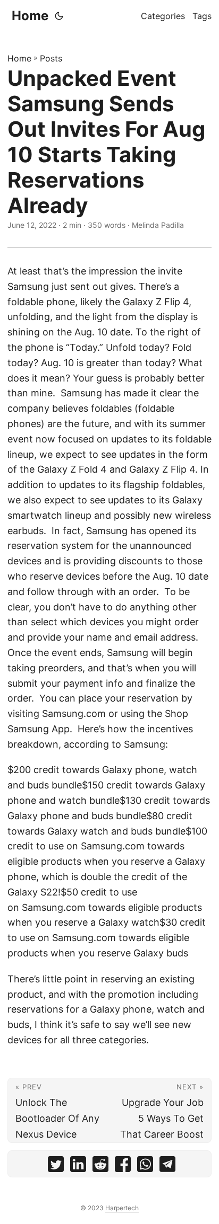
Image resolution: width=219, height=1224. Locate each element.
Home (30, 15)
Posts (51, 58)
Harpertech (122, 1208)
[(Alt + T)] (59, 16)
